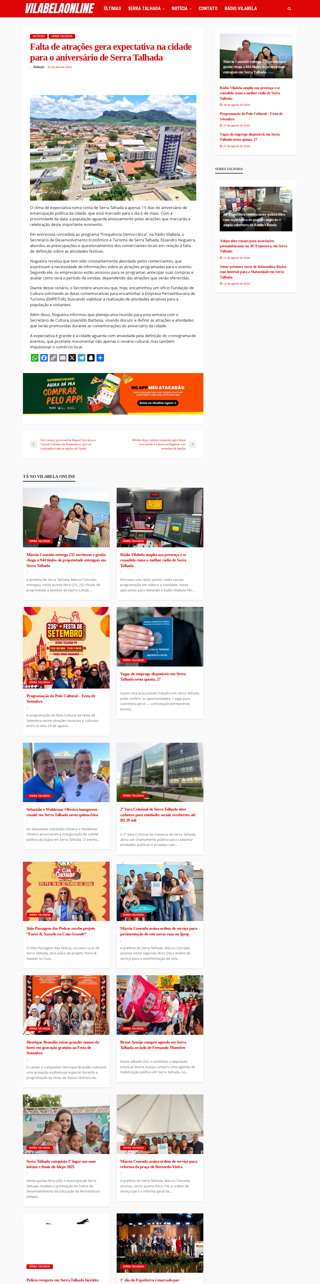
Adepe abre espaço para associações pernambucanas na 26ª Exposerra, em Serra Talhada (253, 246)
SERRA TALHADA (144, 8)
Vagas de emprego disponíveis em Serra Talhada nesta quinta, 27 (153, 676)
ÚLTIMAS (112, 8)
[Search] (289, 8)
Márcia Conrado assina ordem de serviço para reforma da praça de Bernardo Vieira (158, 1164)
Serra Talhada (62, 36)
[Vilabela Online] (60, 8)
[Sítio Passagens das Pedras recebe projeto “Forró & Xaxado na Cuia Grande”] (66, 891)
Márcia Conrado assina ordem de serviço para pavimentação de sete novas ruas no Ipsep (158, 931)
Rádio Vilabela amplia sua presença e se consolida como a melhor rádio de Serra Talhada (153, 560)
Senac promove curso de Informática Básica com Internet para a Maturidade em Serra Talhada (253, 272)
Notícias (39, 36)
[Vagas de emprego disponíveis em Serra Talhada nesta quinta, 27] (160, 637)
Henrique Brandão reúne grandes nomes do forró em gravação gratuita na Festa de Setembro (62, 1047)
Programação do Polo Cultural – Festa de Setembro (60, 698)
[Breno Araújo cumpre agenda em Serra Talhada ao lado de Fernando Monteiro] (160, 1005)
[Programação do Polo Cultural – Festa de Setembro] (66, 647)
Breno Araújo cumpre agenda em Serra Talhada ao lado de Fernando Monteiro (153, 1045)
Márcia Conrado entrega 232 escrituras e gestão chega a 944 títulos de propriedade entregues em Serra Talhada (66, 560)
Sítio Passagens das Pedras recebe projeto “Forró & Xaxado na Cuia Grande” (60, 931)
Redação (38, 67)
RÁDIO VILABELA (241, 8)
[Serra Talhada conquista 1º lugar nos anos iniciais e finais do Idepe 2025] (66, 1124)
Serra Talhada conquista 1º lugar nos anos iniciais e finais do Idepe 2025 (61, 1164)
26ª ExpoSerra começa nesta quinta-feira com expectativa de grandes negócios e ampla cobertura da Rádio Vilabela (254, 219)
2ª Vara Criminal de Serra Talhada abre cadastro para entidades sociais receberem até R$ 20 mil (158, 815)
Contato (208, 8)
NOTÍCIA (180, 8)
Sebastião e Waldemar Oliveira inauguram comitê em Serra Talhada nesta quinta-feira (62, 812)
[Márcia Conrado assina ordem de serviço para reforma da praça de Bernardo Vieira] (160, 1124)
